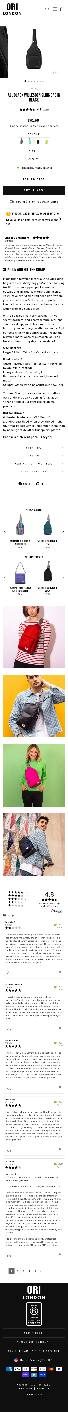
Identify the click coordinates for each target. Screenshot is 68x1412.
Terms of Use (42, 1388)
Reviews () (34, 109)
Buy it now (34, 190)
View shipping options (46, 126)
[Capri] (30, 141)
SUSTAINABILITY (34, 471)
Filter (10, 916)
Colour (34, 134)
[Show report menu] (59, 972)
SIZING (34, 455)
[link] (20, 531)
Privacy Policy (26, 1388)
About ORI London (33, 1341)
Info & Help (33, 1332)
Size (32, 151)
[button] (5, 531)
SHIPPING (34, 447)
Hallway (38, 1394)
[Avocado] (21, 141)
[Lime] (46, 141)
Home (33, 88)
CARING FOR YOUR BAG (34, 463)
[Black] (38, 141)
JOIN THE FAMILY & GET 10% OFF (33, 1351)
